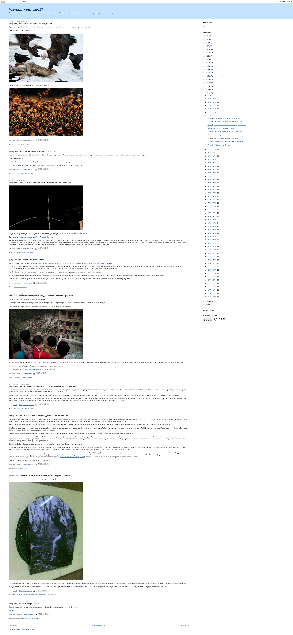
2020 (207, 59)
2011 (207, 89)
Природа (23, 144)
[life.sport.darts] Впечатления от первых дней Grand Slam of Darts (38, 416)
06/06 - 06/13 (212, 223)
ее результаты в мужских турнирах (72, 457)
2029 (207, 36)
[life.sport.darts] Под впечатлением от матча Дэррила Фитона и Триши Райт (43, 386)
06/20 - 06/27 (212, 216)
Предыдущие (184, 625)
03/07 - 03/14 (212, 266)
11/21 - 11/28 (212, 112)
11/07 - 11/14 (212, 149)
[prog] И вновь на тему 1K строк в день (27, 260)
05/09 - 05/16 (212, 236)
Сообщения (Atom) (27, 629)
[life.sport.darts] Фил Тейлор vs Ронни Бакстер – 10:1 (32, 151)
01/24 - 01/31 (212, 287)
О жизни (27, 173)
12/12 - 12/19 (212, 102)
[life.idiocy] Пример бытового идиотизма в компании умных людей (39, 475)
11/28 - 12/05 (212, 109)
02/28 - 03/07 (212, 270)
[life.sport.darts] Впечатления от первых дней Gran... (225, 138)
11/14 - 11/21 (212, 115)
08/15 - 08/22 (212, 190)
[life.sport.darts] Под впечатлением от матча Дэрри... (225, 135)
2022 (207, 53)
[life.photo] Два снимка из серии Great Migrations (30, 23)
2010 (207, 93)
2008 (207, 304)
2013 (207, 83)
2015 (207, 76)
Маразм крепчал (28, 594)
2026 (207, 39)
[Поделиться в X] (43, 140)
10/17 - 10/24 (212, 159)
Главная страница (98, 625)
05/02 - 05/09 (212, 240)
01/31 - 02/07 (212, 283)
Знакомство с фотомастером (22, 618)
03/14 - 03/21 (212, 263)
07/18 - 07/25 (212, 203)
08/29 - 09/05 (212, 183)
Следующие (13, 625)
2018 (207, 66)
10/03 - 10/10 (212, 166)
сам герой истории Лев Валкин (94, 263)
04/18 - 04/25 (212, 246)
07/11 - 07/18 (212, 206)
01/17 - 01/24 (212, 290)
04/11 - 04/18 (212, 250)
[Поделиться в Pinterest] (48, 140)
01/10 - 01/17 (212, 293)
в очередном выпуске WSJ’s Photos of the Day (36, 237)
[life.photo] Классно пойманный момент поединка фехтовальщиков (40, 182)
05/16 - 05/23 (212, 233)
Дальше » (12, 610)
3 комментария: (27, 283)
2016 (207, 73)
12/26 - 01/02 (212, 95)
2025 (207, 43)
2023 (207, 49)
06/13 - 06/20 (212, 220)
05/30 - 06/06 (212, 226)
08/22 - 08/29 (212, 186)
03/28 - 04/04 (212, 257)
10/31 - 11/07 (212, 153)
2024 (207, 46)
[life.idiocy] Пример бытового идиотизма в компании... (225, 141)
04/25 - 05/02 (212, 243)
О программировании (20, 287)
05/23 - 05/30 (212, 230)
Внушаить (17, 144)
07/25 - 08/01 (212, 199)
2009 (207, 301)
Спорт (32, 173)
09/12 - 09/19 (212, 176)
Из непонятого (18, 594)
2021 (207, 56)
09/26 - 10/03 (212, 169)
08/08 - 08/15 (212, 193)
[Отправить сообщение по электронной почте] (36, 140)
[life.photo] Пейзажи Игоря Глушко (24, 604)
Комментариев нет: (28, 140)
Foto (27, 144)
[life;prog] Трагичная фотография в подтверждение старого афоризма (41, 296)
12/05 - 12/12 (212, 105)
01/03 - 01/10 (212, 297)
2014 (207, 79)
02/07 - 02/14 (212, 280)
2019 (207, 63)
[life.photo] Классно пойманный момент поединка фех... (226, 125)
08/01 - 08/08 (212, 196)
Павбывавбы (42, 594)
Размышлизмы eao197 (26, 9)
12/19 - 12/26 (212, 99)
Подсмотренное (51, 594)
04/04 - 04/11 (212, 253)
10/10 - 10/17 (212, 163)
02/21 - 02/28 (212, 273)
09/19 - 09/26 (212, 173)
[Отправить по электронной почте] (39, 140)
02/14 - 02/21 (212, 277)
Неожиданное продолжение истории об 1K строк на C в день (54, 263)
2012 (207, 86)
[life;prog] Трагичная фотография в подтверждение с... (226, 131)
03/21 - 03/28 (212, 260)
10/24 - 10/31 (212, 156)
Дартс (22, 173)
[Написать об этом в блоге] (41, 140)
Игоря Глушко (71, 607)
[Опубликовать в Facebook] (45, 140)
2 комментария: (27, 373)
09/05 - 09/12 (212, 179)
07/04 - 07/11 (212, 210)
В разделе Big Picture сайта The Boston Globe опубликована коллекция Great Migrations (39, 27)
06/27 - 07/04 (212, 213)
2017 (207, 69)
